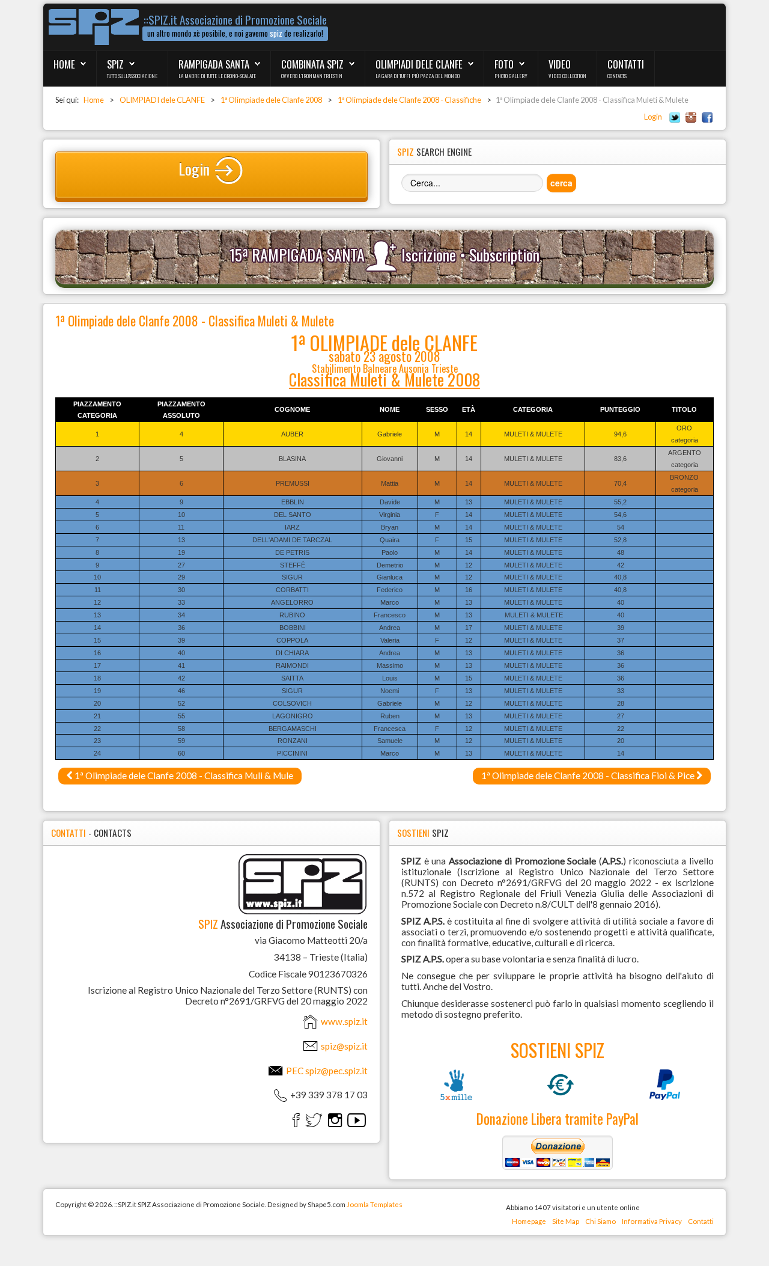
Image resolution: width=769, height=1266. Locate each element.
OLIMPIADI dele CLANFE (419, 64)
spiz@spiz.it (344, 1046)
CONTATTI (625, 64)
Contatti (701, 1221)
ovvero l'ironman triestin (311, 76)
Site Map (565, 1221)
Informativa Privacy (652, 1221)
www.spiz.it (343, 1021)
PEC (326, 1070)
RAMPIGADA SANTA (213, 64)
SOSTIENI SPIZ (557, 1049)
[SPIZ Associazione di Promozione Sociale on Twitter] (313, 1120)
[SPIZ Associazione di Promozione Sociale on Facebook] (296, 1120)
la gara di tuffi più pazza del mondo (417, 76)
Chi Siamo (600, 1221)
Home (64, 64)
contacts (617, 76)
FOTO (504, 64)
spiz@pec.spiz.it (336, 1070)
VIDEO (560, 64)
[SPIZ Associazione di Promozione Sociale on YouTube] (356, 1120)
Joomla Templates (375, 1204)
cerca (561, 183)
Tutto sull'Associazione (132, 76)
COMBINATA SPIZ (312, 64)
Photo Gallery (510, 76)
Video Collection (567, 76)
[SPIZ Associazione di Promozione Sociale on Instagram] (335, 1120)
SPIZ (115, 64)
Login (653, 116)
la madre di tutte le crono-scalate (217, 76)
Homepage (529, 1221)
